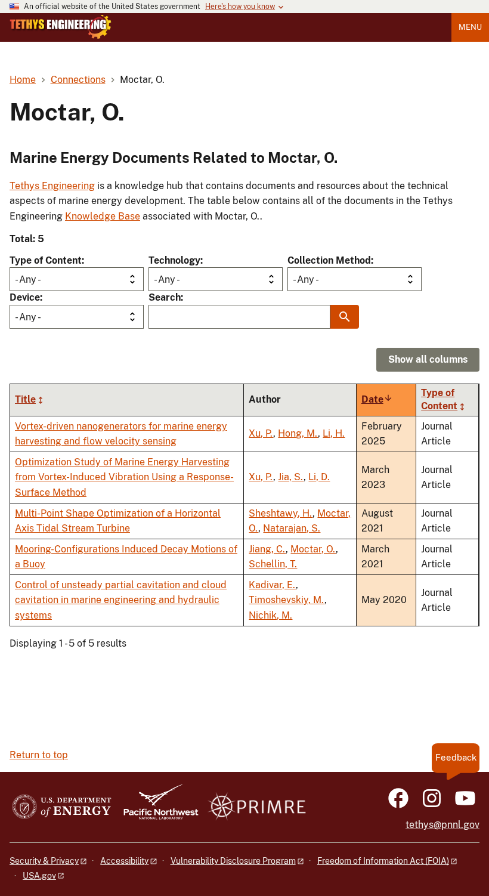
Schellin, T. (273, 564)
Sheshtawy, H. (280, 513)
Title (25, 399)
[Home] (61, 27)
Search (164, 297)
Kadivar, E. (272, 585)
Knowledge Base (102, 216)
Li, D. (319, 477)
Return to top (39, 755)
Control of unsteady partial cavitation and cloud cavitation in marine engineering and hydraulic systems (121, 600)
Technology (174, 260)
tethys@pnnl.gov (442, 824)
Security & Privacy (44, 861)
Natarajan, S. (291, 528)
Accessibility (124, 861)
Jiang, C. (267, 549)
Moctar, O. (313, 549)
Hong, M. (298, 433)
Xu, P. (261, 433)
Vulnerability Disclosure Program (233, 861)
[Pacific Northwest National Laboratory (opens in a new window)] (156, 807)
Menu (470, 27)
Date (377, 399)
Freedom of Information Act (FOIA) (383, 861)
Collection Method (329, 260)
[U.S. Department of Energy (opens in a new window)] (62, 807)
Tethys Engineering (52, 185)
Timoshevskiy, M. (286, 599)
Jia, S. (291, 477)
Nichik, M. (270, 615)
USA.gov (39, 875)
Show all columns (428, 359)
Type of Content (46, 260)
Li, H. (334, 433)
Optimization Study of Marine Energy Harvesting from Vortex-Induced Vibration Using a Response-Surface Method (124, 477)
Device (25, 297)
